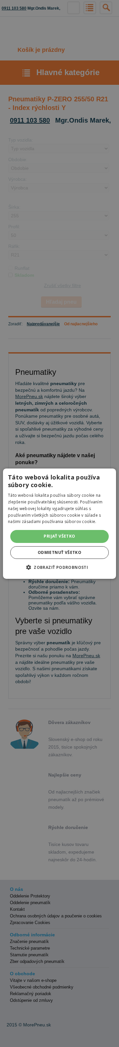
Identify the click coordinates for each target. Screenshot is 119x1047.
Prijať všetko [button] (59, 536)
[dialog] (59, 523)
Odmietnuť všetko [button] (59, 552)
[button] (59, 567)
